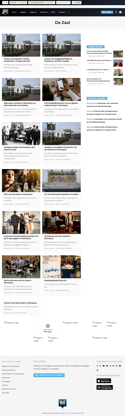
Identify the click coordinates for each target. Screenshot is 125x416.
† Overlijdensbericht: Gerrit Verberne (99, 60)
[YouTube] (103, 366)
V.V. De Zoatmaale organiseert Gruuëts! (61, 194)
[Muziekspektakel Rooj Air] (61, 266)
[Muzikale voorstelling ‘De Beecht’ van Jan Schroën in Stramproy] (61, 133)
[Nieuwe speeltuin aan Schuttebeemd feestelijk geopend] (118, 81)
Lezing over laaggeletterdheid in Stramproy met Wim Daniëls (58, 60)
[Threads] (116, 366)
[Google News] (107, 366)
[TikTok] (97, 370)
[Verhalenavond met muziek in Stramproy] (61, 222)
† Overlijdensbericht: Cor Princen (98, 70)
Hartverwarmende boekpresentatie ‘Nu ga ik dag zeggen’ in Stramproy (21, 237)
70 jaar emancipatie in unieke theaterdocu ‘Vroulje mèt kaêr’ (17, 60)
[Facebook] (97, 366)
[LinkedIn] (113, 366)
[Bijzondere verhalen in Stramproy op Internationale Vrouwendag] (21, 89)
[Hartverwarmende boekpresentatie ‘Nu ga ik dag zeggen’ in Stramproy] (21, 222)
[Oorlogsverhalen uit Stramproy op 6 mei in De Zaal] (21, 133)
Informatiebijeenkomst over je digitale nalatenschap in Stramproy (61, 104)
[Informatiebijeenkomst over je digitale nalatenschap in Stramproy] (61, 89)
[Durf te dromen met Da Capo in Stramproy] (21, 266)
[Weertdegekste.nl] (5, 12)
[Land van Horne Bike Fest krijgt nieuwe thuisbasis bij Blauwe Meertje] (118, 53)
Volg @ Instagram (48, 330)
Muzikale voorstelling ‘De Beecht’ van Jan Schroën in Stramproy (60, 148)
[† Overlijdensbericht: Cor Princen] (118, 72)
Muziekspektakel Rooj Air (55, 280)
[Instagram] (110, 366)
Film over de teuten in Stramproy (18, 194)
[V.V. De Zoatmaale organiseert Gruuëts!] (61, 180)
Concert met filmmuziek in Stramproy (20, 303)
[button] (69, 12)
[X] (100, 366)
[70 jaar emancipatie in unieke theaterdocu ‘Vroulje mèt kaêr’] (21, 45)
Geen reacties (10, 71)
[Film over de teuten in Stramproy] (21, 180)
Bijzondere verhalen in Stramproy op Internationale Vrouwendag (20, 104)
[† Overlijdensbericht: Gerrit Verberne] (118, 63)
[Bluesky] (120, 366)
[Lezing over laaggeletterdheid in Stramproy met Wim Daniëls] (61, 45)
